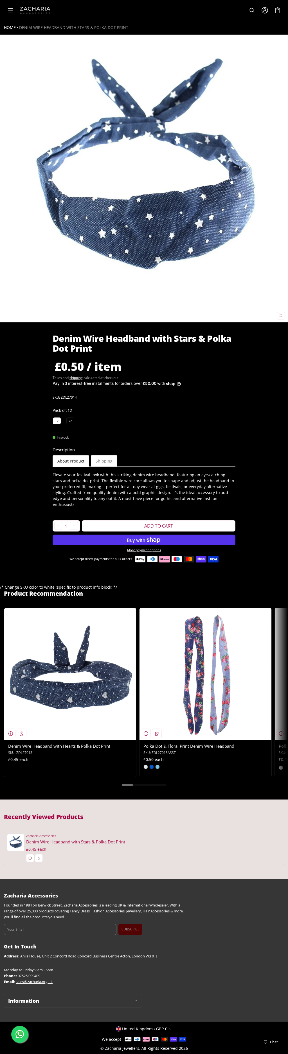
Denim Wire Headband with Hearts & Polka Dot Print (59, 746)
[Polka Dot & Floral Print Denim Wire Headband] (205, 674)
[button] (251, 10)
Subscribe (131, 929)
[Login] (264, 10)
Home (10, 27)
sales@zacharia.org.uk (34, 981)
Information (23, 1000)
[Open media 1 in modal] (144, 178)
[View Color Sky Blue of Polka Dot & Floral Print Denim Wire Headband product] (157, 767)
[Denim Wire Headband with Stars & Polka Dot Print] (144, 848)
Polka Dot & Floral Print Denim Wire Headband (188, 746)
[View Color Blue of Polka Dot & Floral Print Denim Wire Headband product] (152, 767)
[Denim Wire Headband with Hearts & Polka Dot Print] (70, 674)
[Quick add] (21, 733)
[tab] (71, 461)
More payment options (144, 550)
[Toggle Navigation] (10, 10)
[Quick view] (10, 733)
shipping (76, 377)
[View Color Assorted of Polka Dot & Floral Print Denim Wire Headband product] (146, 767)
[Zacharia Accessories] (35, 10)
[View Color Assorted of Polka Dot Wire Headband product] (281, 768)
